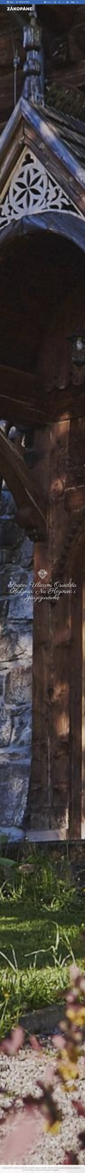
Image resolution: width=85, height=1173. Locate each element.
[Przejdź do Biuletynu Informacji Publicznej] (73, 2)
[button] (11, 2)
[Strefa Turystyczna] (20, 8)
